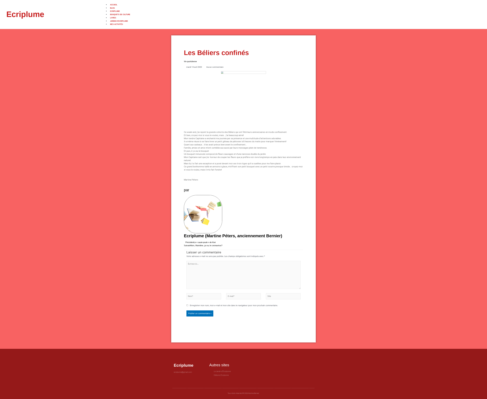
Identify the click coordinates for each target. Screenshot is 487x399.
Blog (112, 8)
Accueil (113, 5)
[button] (296, 1)
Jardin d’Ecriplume (119, 21)
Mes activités (116, 24)
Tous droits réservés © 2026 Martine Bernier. (243, 393)
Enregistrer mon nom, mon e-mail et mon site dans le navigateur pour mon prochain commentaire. (234, 305)
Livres (113, 18)
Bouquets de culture (120, 14)
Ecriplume (25, 14)
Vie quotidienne (190, 61)
